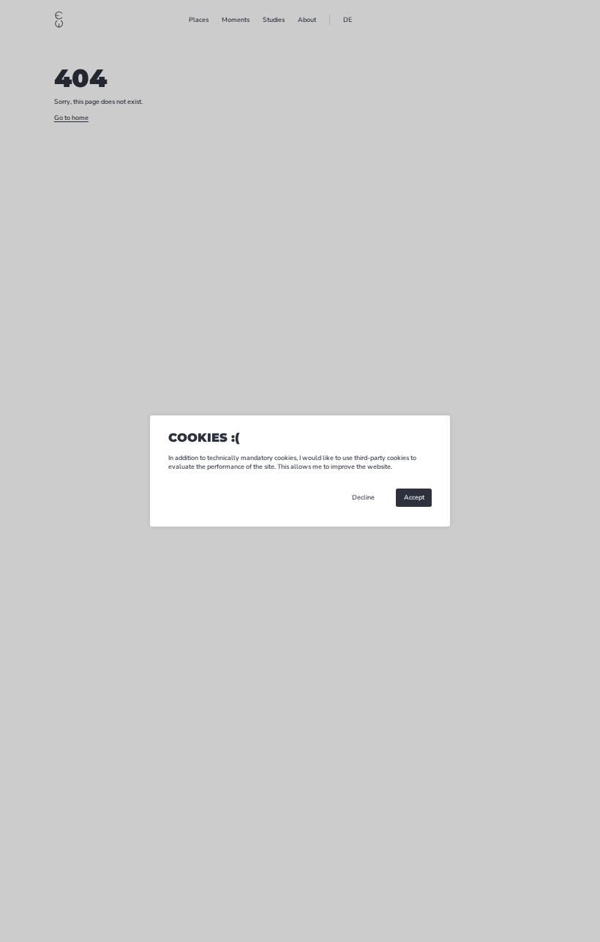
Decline (363, 497)
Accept (414, 497)
